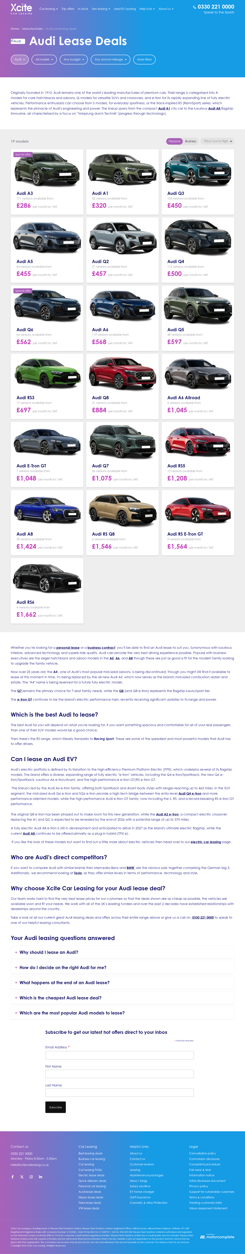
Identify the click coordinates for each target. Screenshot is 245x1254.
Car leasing (86, 1164)
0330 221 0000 (21, 1153)
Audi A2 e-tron (167, 814)
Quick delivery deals (92, 1181)
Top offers (68, 9)
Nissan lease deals (91, 1197)
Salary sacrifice (140, 1186)
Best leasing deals (90, 1153)
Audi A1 (164, 108)
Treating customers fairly (205, 1202)
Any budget (72, 59)
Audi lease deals (90, 1192)
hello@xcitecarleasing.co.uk (30, 1165)
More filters (144, 59)
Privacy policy (198, 1186)
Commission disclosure (204, 1159)
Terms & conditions (201, 1197)
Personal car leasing (92, 1186)
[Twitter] (22, 1177)
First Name (53, 1066)
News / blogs (138, 1181)
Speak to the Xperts (219, 12)
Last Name (53, 1085)
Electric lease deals (91, 1175)
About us (136, 1153)
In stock (83, 9)
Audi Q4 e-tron (189, 793)
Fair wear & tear (200, 1170)
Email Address (57, 1047)
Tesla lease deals (90, 1202)
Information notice (201, 1175)
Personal (174, 141)
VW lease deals (89, 1208)
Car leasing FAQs (90, 1170)
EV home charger (142, 1192)
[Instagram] (31, 1177)
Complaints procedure (204, 1164)
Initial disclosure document (207, 1181)
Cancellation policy (202, 1153)
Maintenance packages (146, 1175)
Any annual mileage (109, 59)
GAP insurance (140, 1197)
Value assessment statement (208, 1208)
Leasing (135, 1170)
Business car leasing (92, 1159)
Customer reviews (142, 1164)
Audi (18, 59)
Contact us (137, 1159)
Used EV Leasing (125, 9)
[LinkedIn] (40, 1177)
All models (42, 59)
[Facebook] (12, 1177)
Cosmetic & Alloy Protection (149, 1202)
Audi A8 (214, 108)
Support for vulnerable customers (211, 1192)
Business (190, 141)
